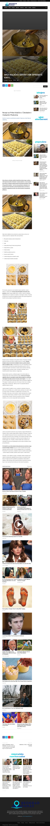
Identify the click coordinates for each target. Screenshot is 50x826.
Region (30, 7)
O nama (28, 0)
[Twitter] (6, 85)
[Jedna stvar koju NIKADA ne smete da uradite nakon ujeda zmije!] (17, 762)
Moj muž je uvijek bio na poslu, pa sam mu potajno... (43, 96)
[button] (46, 7)
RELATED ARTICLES (17, 754)
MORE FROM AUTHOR (17, 756)
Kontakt (24, 0)
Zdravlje (33, 7)
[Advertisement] (25, 20)
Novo (10, 7)
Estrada (13, 7)
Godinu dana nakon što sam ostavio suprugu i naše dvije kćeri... (43, 109)
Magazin (17, 7)
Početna (21, 0)
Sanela (6, 80)
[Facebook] (3, 85)
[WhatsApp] (12, 85)
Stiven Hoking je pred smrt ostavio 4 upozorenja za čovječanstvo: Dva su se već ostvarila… (27, 784)
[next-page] (5, 790)
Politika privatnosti (34, 0)
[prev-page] (3, 790)
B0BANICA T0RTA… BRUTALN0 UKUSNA (26, 745)
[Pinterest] (9, 85)
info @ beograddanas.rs (27, 816)
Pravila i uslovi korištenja (42, 0)
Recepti (26, 7)
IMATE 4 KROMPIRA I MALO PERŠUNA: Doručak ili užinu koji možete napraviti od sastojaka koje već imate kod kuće (8, 746)
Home (3, 10)
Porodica (22, 7)
